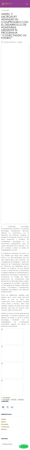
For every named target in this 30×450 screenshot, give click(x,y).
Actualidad (6, 10)
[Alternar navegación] (27, 4)
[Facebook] (3, 407)
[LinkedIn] (12, 407)
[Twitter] (8, 407)
